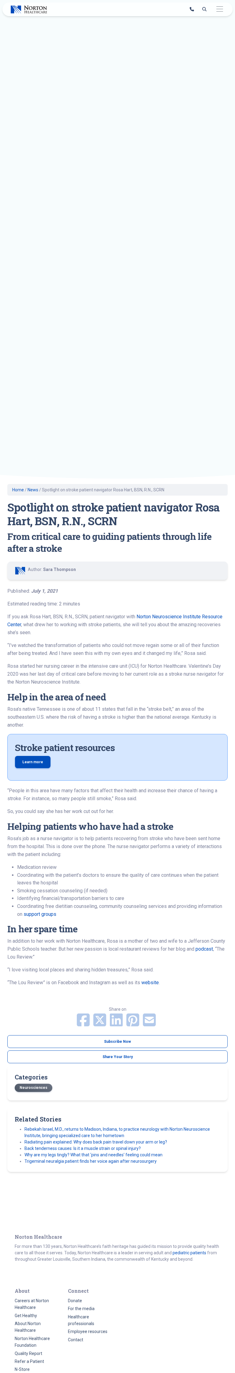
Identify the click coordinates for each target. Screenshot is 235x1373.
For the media (81, 1308)
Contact (75, 1339)
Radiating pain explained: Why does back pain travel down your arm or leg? (95, 1142)
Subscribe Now (117, 1041)
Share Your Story (118, 1057)
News (33, 489)
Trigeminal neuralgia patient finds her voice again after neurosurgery (90, 1161)
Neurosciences (33, 1088)
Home (18, 489)
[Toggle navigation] (219, 9)
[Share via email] (149, 1024)
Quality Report (28, 1353)
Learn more (32, 762)
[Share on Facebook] (84, 1024)
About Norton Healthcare (28, 1327)
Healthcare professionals (81, 1320)
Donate (75, 1300)
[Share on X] (100, 1024)
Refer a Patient (29, 1361)
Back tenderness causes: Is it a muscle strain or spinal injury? (83, 1148)
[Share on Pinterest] (133, 1024)
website (150, 982)
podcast (204, 949)
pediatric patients (189, 1252)
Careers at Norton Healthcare (32, 1304)
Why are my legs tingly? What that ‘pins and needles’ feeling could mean (93, 1154)
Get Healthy (26, 1315)
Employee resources (87, 1331)
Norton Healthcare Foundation (32, 1342)
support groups (40, 914)
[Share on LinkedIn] (117, 1024)
